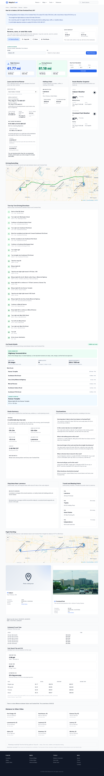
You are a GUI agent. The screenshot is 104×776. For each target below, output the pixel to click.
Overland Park (60, 601)
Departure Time (11, 89)
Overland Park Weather (81, 113)
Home (7, 7)
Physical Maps (33, 758)
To (47, 50)
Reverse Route (14, 39)
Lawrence (46, 91)
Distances (58, 2)
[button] (20, 189)
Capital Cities (9, 762)
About (78, 758)
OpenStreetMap (90, 200)
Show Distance (91, 53)
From (8, 50)
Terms (78, 760)
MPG (80, 65)
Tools (50, 2)
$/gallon (71, 65)
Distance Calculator (58, 758)
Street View (56, 762)
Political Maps (32, 760)
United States (13, 7)
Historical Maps (33, 762)
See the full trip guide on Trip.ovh (29, 744)
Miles (89, 65)
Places (37, 2)
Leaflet (83, 200)
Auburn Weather (78, 92)
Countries (8, 758)
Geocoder (55, 760)
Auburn (25, 7)
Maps (44, 2)
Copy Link (26, 39)
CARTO (96, 200)
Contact (79, 764)
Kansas (20, 7)
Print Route (46, 39)
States (7, 760)
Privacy (79, 762)
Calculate (83, 71)
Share (36, 39)
